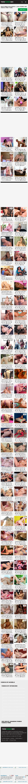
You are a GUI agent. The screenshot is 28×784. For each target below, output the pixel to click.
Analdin (22, 110)
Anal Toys (22, 292)
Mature (26, 38)
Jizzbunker (23, 40)
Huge (17, 278)
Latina (22, 278)
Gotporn (10, 110)
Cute (17, 307)
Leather (10, 94)
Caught (18, 675)
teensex (7, 2)
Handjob (14, 219)
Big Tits (24, 178)
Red (25, 572)
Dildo (12, 38)
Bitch (4, 484)
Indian (4, 278)
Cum (4, 542)
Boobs (18, 219)
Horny (10, 24)
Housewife (24, 381)
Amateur (5, 94)
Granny (10, 337)
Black (17, 337)
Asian (4, 322)
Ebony (21, 263)
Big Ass (22, 351)
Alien (17, 322)
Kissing (22, 79)
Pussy (12, 292)
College (18, 381)
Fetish (22, 149)
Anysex (22, 80)
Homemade (11, 513)
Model (26, 395)
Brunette (5, 24)
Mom (12, 528)
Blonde (4, 307)
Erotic (17, 557)
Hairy (10, 108)
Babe (4, 38)
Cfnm (17, 149)
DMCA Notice (19, 738)
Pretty (12, 646)
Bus (8, 38)
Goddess (11, 351)
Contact (12, 738)
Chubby (18, 164)
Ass (17, 108)
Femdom (5, 351)
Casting (5, 572)
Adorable (18, 248)
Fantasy (5, 616)
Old (12, 469)
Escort (8, 395)
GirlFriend (24, 164)
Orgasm (13, 587)
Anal (17, 233)
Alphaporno (24, 250)
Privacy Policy (13, 740)
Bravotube (10, 25)
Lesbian (10, 164)
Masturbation (19, 38)
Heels (13, 307)
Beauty (18, 601)
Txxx (22, 294)
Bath (4, 233)
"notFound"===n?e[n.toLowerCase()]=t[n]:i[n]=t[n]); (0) (13, 689)
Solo (25, 660)
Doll (17, 79)
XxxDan (9, 353)
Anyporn (23, 25)
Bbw (23, 94)
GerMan (5, 164)
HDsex (9, 264)
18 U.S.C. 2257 (5, 740)
